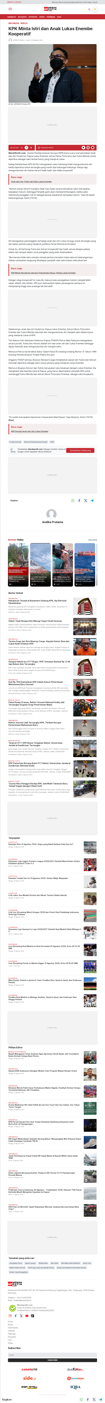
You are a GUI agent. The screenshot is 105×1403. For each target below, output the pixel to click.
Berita (24, 23)
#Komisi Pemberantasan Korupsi (35, 442)
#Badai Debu (43, 1263)
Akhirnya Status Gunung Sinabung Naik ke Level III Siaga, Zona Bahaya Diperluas (56, 2)
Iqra (59, 17)
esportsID (33, 17)
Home (10, 1321)
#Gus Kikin (54, 1263)
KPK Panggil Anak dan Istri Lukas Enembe (29, 431)
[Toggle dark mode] (95, 9)
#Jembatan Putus (15, 1263)
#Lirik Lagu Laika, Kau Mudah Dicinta (41, 1268)
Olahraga (12, 1334)
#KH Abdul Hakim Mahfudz (70, 1263)
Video (10, 1343)
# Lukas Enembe (15, 442)
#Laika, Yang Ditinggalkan (18, 1272)
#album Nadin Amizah (17, 1268)
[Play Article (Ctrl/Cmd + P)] (83, 147)
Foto (10, 1340)
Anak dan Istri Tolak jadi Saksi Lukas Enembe (31, 181)
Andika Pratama (18, 40)
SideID (42, 17)
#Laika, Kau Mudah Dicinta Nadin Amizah (71, 1268)
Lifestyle (11, 1331)
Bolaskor (22, 17)
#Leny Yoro (87, 1263)
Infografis (12, 1337)
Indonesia (13, 23)
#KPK (52, 442)
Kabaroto (11, 17)
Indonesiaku (13, 1328)
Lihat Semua (92, 540)
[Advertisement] (52, 125)
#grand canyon (30, 1263)
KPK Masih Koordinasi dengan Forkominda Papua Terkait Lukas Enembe (43, 273)
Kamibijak (51, 17)
